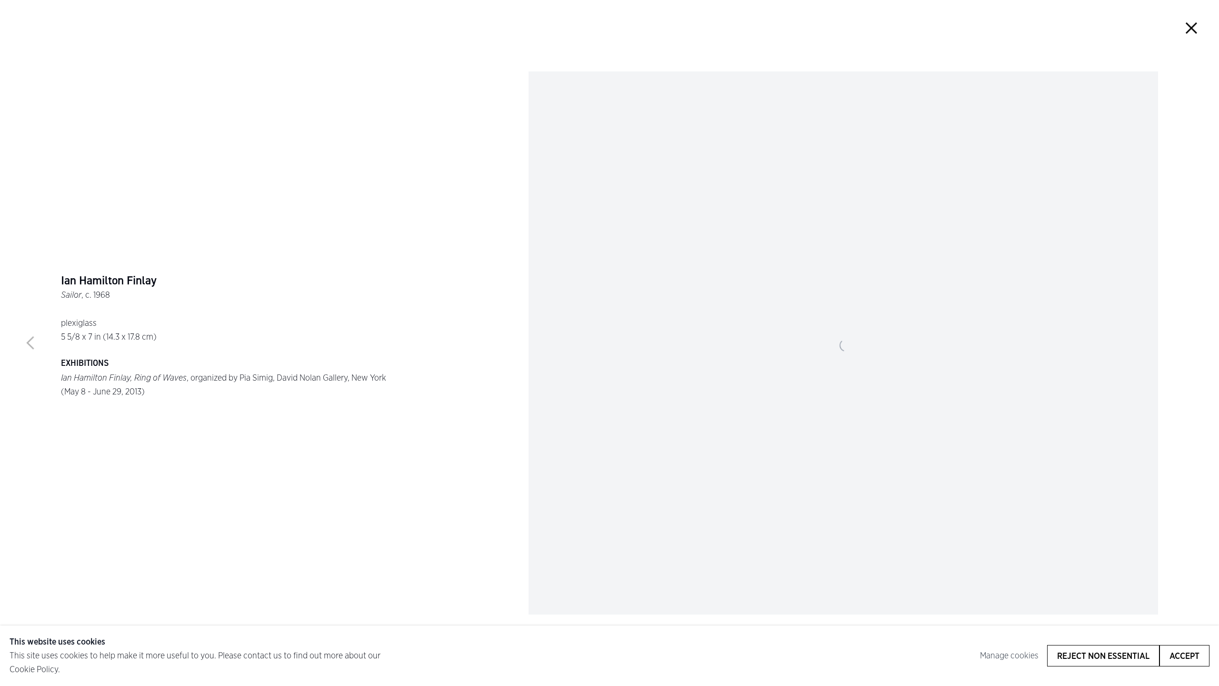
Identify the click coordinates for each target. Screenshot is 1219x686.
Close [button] (1191, 28)
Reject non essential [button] (1103, 655)
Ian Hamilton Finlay (109, 280)
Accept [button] (1184, 655)
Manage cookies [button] (1009, 655)
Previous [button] (30, 343)
